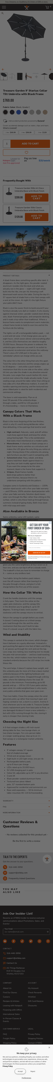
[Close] (50, 1047)
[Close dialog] (50, 523)
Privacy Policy (8, 1066)
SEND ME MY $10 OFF (39, 552)
